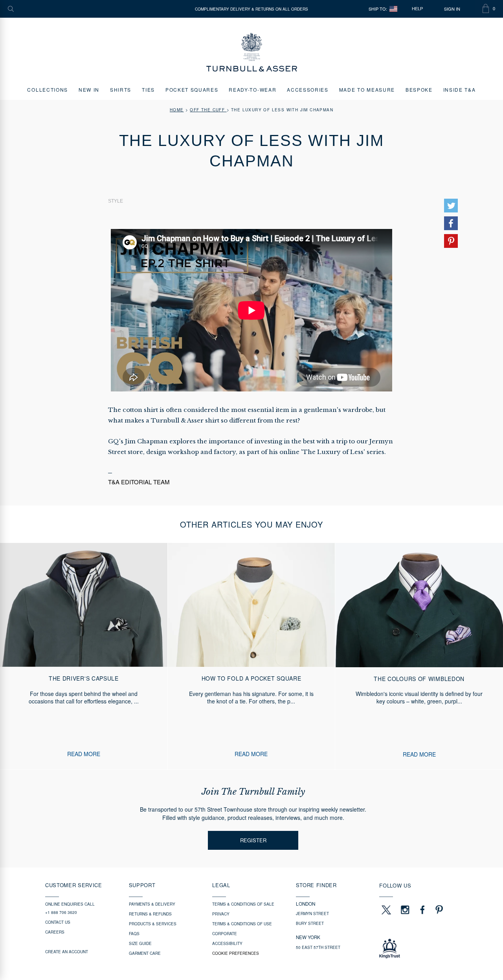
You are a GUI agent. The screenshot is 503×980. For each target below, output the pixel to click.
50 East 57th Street (318, 947)
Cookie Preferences (235, 953)
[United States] (393, 9)
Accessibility (227, 943)
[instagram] (405, 909)
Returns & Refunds (150, 914)
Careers (54, 932)
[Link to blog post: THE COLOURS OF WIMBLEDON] (419, 656)
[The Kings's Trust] (418, 948)
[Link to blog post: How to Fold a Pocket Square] (251, 656)
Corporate (224, 933)
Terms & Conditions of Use (242, 923)
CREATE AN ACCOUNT (66, 951)
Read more (83, 754)
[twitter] (386, 909)
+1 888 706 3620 (61, 912)
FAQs (134, 933)
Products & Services (152, 923)
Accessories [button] (307, 89)
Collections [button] (47, 89)
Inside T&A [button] (459, 89)
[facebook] (422, 909)
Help (417, 8)
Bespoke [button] (419, 89)
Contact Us (57, 922)
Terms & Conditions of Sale (243, 904)
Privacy (220, 914)
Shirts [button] (120, 89)
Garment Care (145, 953)
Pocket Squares (191, 89)
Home (177, 110)
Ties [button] (148, 89)
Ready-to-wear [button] (252, 89)
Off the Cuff (208, 110)
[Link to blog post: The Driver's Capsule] (83, 656)
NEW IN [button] (89, 89)
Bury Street (310, 923)
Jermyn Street (312, 913)
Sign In (452, 9)
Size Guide (140, 943)
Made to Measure (367, 89)
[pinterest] (438, 909)
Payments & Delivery (152, 904)
